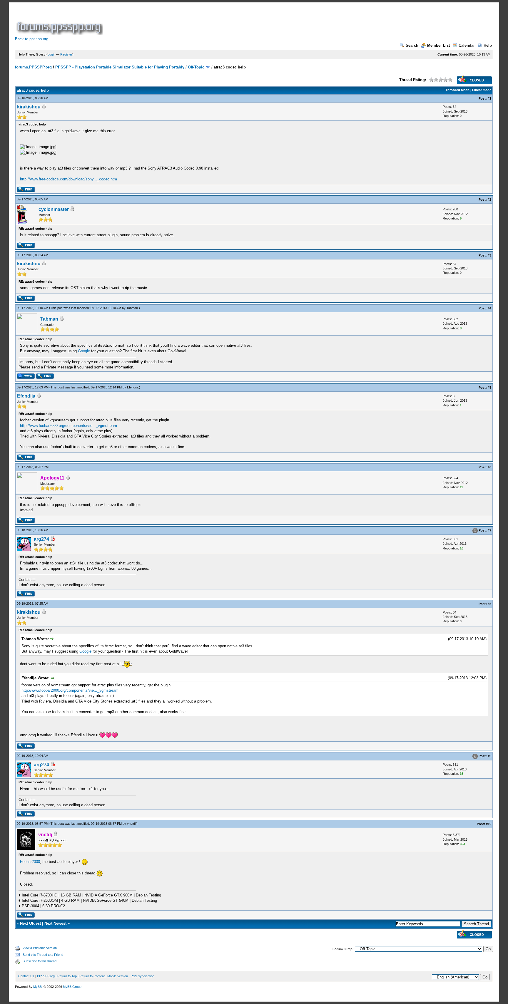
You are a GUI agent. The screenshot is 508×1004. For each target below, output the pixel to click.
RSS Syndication (142, 976)
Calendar (467, 45)
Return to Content (92, 976)
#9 (489, 756)
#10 (488, 824)
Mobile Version (117, 976)
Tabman (132, 308)
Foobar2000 (30, 861)
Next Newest (55, 923)
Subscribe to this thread (39, 961)
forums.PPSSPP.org (33, 67)
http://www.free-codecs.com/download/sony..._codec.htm (68, 179)
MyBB (37, 986)
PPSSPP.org (46, 976)
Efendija (132, 387)
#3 (489, 255)
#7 (489, 530)
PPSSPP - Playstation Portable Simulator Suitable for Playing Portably (119, 67)
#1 (489, 98)
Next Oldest (30, 923)
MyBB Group (72, 986)
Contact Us (26, 976)
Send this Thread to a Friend (43, 954)
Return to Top (67, 976)
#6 (489, 467)
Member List (438, 45)
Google (84, 351)
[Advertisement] (211, 22)
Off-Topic (196, 67)
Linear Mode (481, 90)
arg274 (41, 539)
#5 (489, 387)
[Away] (52, 539)
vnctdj (131, 823)
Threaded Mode (457, 90)
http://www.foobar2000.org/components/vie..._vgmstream (68, 425)
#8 (489, 604)
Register (66, 54)
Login (51, 54)
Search (412, 45)
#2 (489, 199)
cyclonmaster (54, 209)
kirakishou (29, 106)
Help (488, 45)
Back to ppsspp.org (31, 39)
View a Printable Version (40, 948)
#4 (489, 308)
